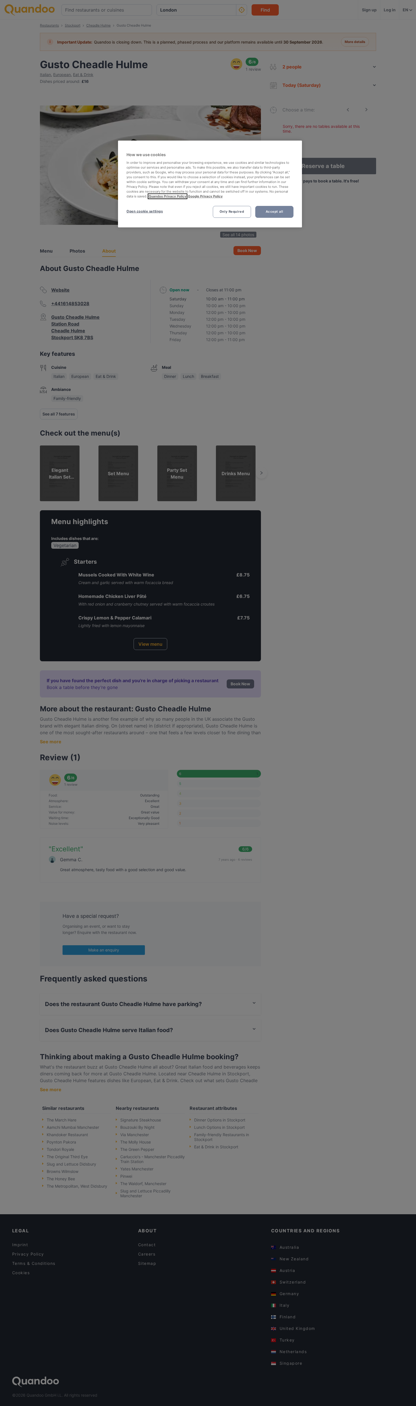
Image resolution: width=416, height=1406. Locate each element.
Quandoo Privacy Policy (167, 196)
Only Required (232, 212)
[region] (210, 184)
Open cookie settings (144, 211)
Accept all (274, 212)
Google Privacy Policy (205, 196)
